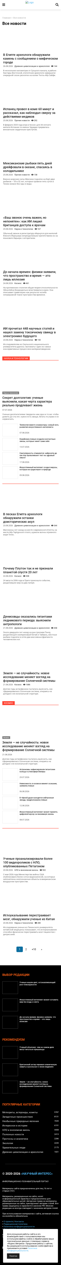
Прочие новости (22, 120)
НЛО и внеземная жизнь (26, 870)
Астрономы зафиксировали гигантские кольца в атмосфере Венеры (37, 770)
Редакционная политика (15, 1224)
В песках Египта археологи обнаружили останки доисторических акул (22, 518)
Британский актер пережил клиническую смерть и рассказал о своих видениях (38, 1065)
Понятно (13, 1256)
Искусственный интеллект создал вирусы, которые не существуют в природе (39, 468)
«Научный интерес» (37, 1173)
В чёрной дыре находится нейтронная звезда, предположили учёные (37, 799)
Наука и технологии (23, 229)
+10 (34, 949)
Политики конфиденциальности (22, 1249)
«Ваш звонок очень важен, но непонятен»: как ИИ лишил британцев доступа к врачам (24, 221)
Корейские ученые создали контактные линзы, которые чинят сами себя (37, 440)
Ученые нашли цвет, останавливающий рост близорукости (37, 983)
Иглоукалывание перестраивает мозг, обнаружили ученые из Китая (29, 917)
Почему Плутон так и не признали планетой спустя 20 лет (28, 570)
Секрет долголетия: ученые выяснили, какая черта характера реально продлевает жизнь (27, 401)
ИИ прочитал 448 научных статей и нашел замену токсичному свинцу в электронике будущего (29, 332)
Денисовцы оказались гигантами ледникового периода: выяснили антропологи (27, 620)
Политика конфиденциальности (19, 1226)
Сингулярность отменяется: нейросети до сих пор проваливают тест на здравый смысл (38, 455)
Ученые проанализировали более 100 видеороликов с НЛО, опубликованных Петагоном (28, 862)
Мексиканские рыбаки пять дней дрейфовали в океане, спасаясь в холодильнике (27, 167)
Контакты (19, 1221)
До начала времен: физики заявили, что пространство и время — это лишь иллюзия (29, 275)
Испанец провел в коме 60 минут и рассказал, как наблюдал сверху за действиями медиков (29, 112)
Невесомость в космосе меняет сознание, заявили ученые (38, 785)
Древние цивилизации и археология (32, 66)
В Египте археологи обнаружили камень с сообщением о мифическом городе (30, 58)
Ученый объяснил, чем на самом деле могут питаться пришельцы (37, 1048)
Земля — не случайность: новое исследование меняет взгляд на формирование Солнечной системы (29, 677)
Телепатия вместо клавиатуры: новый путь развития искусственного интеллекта (39, 426)
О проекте (8, 1221)
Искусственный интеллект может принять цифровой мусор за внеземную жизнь (39, 813)
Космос (18, 283)
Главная (6, 18)
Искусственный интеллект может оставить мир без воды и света (39, 1001)
